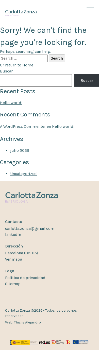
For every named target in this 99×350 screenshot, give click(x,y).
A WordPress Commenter (23, 126)
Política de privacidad (25, 277)
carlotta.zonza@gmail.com (29, 228)
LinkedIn (13, 234)
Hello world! (11, 102)
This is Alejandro (27, 322)
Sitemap (13, 283)
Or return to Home (16, 65)
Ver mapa (13, 259)
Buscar (6, 71)
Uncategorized (23, 173)
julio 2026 (19, 150)
